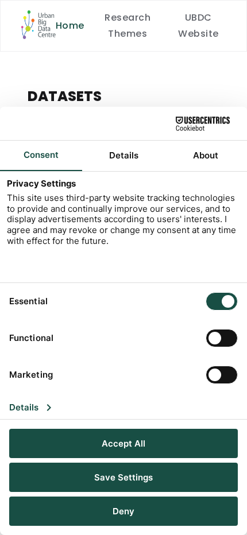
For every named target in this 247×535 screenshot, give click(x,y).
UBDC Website (198, 25)
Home (70, 25)
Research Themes (127, 25)
